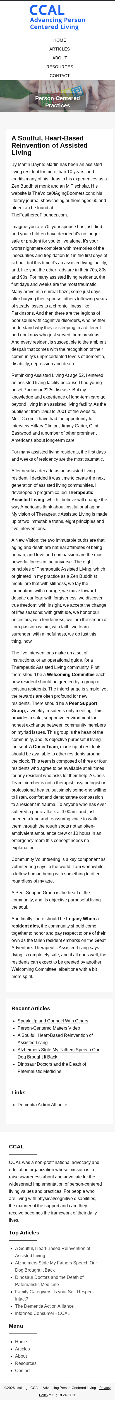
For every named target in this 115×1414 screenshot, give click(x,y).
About (59, 58)
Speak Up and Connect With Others (53, 1021)
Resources (59, 66)
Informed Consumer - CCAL (42, 1313)
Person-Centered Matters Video (49, 1028)
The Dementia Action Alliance (44, 1306)
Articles (59, 49)
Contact (60, 75)
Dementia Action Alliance (42, 1104)
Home (59, 40)
